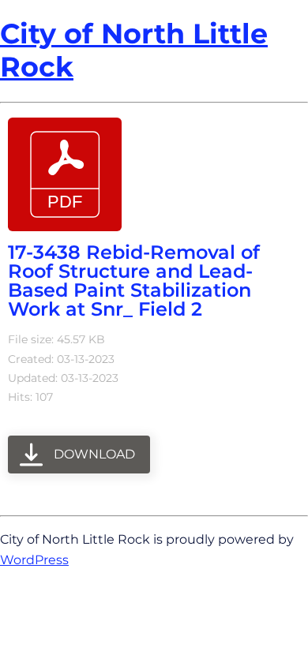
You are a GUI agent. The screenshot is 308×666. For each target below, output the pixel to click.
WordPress (34, 559)
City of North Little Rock (134, 50)
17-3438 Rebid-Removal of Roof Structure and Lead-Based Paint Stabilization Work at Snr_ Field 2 (134, 280)
